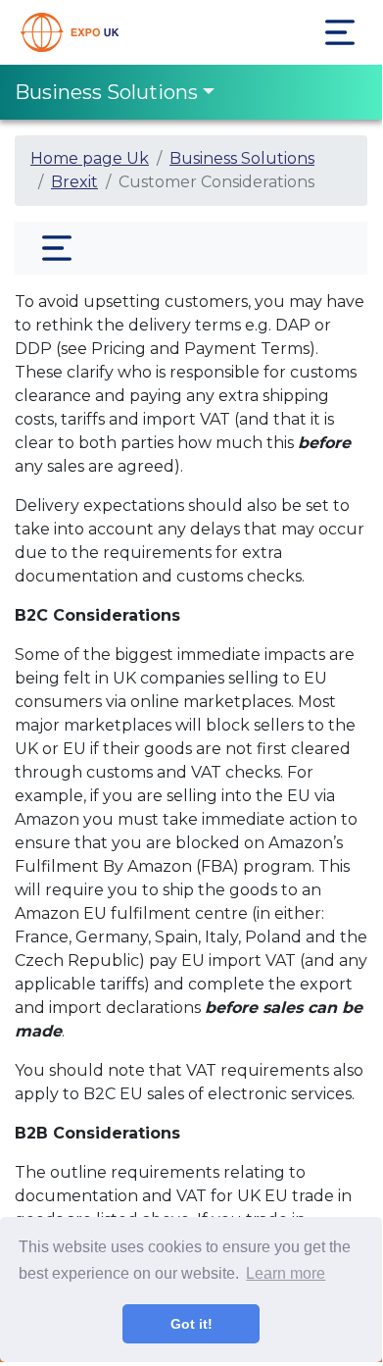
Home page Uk (89, 158)
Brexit (74, 182)
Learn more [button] (285, 1273)
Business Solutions (106, 92)
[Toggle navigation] (339, 32)
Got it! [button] (191, 1324)
